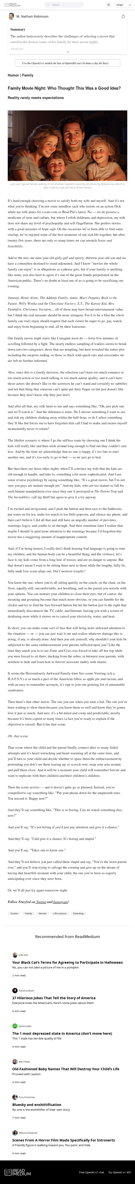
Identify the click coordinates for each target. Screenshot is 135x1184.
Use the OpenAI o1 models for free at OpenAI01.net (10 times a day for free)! (65, 63)
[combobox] (68, 4)
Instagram (60, 901)
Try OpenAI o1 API (119, 1172)
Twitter (40, 901)
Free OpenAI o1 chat (91, 1172)
